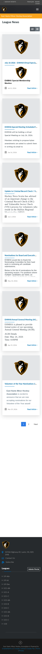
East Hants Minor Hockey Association (16, 16)
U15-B (6, 616)
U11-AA (7, 588)
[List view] (37, 29)
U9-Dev (7, 584)
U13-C (6, 608)
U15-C (6, 620)
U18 (5, 624)
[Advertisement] (21, 454)
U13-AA (7, 600)
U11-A (6, 592)
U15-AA (7, 612)
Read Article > (32, 88)
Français (31, 2)
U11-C (6, 596)
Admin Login (37, 2)
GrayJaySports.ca (7, 648)
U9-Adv (7, 576)
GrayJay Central (20, 648)
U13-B (6, 604)
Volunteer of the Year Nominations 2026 (21, 383)
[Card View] (32, 29)
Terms (38, 648)
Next (36, 424)
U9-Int (6, 580)
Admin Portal (33, 569)
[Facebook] (20, 642)
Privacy (21, 651)
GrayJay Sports (10, 2)
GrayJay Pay (30, 648)
